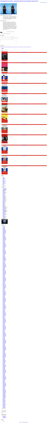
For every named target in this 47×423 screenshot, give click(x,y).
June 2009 (4, 344)
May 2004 (4, 374)
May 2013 (4, 317)
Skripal (3, 212)
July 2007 (4, 357)
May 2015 (4, 303)
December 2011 (4, 327)
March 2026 (4, 229)
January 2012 (4, 326)
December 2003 (4, 377)
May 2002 (4, 388)
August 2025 (4, 233)
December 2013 (4, 313)
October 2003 (4, 378)
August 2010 (4, 336)
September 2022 (4, 253)
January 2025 (4, 237)
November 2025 (4, 231)
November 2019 (4, 272)
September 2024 (4, 239)
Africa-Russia (4, 188)
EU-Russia (4, 197)
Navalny (4, 207)
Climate (3, 193)
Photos (3, 180)
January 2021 (4, 264)
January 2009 (4, 347)
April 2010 (4, 338)
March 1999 (4, 400)
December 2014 (4, 306)
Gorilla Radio (4, 416)
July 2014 (4, 309)
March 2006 (4, 364)
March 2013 (4, 318)
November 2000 (4, 395)
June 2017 (4, 289)
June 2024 (4, 241)
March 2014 (4, 311)
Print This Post (45, 2)
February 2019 (4, 277)
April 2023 (4, 249)
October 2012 (4, 321)
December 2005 (4, 366)
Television (4, 179)
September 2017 (4, 287)
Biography (4, 190)
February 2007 (4, 360)
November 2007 (4, 355)
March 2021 (4, 263)
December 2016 (4, 292)
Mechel (3, 203)
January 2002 (4, 390)
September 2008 (4, 349)
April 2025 (4, 235)
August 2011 (4, 329)
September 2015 (4, 301)
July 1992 (4, 405)
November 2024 (4, 238)
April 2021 (4, 262)
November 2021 (4, 259)
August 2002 (4, 386)
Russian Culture (4, 210)
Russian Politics (4, 211)
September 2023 (4, 246)
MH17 (3, 204)
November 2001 (4, 391)
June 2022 (4, 255)
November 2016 (4, 293)
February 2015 (4, 305)
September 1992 (4, 404)
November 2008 (4, 348)
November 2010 (4, 334)
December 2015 (4, 299)
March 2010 (4, 339)
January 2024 (4, 244)
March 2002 (4, 389)
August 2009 (4, 343)
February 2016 (4, 298)
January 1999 (4, 401)
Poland (3, 209)
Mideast (3, 205)
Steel (3, 213)
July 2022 (4, 254)
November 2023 (4, 245)
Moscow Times (4, 206)
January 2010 (4, 340)
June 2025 (4, 234)
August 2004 (4, 372)
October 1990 (4, 407)
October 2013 (4, 314)
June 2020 (4, 268)
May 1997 (4, 402)
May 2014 (4, 310)
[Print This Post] (42, 2)
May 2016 (4, 296)
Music (3, 184)
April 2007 (4, 359)
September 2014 (4, 308)
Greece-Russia (4, 200)
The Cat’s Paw (4, 183)
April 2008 (4, 352)
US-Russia (4, 217)
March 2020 (4, 270)
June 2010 (4, 337)
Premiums (4, 181)
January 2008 (4, 354)
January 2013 (4, 319)
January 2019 (4, 278)
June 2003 (4, 380)
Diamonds (4, 196)
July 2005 (4, 367)
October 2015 (4, 300)
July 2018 (4, 281)
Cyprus (3, 195)
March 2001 (4, 394)
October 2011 (4, 328)
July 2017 (4, 288)
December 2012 (4, 320)
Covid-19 (4, 194)
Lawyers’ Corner (4, 185)
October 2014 (4, 307)
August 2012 (4, 322)
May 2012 (4, 324)
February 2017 (4, 291)
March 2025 (4, 236)
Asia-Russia (4, 189)
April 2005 (4, 368)
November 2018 (4, 279)
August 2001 (4, 393)
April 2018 (4, 283)
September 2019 (4, 273)
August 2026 (4, 226)
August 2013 (4, 315)
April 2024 (4, 242)
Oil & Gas (4, 208)
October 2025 (4, 232)
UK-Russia (4, 216)
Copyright (4, 182)
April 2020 (4, 269)
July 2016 (4, 295)
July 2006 (4, 362)
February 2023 (4, 250)
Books (3, 177)
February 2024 (4, 243)
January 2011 (4, 333)
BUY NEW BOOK (24, 52)
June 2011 (4, 330)
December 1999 (4, 397)
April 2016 (4, 297)
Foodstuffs (4, 198)
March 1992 (4, 406)
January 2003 (4, 383)
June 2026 (4, 227)
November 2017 (4, 286)
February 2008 (4, 353)
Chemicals (4, 192)
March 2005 (4, 369)
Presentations (4, 178)
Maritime (4, 202)
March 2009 (4, 346)
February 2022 (4, 257)
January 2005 (4, 370)
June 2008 (4, 351)
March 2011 (4, 332)
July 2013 (4, 316)
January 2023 (4, 251)
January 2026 (4, 230)
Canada (3, 191)
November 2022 (4, 252)
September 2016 (4, 294)
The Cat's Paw (4, 214)
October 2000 (4, 396)
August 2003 (4, 379)
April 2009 (4, 345)
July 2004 (4, 373)
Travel (3, 215)
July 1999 (4, 398)
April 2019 (4, 276)
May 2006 (4, 363)
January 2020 (4, 271)
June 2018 (4, 282)
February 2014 (4, 312)
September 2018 (4, 280)
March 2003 (4, 382)
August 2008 (4, 350)
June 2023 (4, 248)
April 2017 (4, 290)
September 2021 (4, 260)
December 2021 (4, 258)
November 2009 (4, 341)
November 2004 (4, 371)
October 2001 (4, 392)
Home (3, 48)
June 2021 (4, 261)
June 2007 (4, 358)
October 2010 (4, 335)
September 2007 (4, 356)
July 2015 (4, 302)
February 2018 (4, 284)
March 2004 (4, 375)
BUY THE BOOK (24, 62)
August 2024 (4, 240)
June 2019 (4, 275)
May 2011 (4, 331)
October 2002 (4, 385)
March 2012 (4, 325)
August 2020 (4, 267)
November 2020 (4, 265)
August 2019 (4, 274)
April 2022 (4, 256)
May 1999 (4, 399)
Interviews (4, 201)
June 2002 (4, 387)
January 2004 (4, 376)
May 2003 (4, 381)
